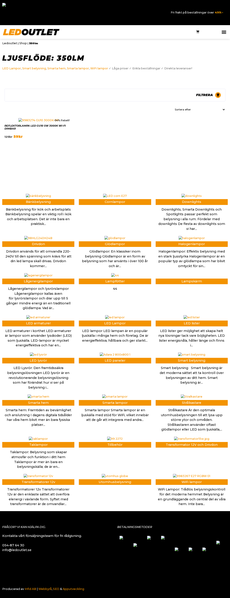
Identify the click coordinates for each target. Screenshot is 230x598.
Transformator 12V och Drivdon (192, 445)
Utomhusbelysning (115, 482)
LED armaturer (38, 323)
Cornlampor (115, 202)
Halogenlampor (191, 244)
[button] (224, 32)
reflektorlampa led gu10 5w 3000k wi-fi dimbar (35, 127)
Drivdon (38, 244)
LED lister (192, 323)
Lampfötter (115, 281)
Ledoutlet (9, 43)
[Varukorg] (198, 32)
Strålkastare (191, 403)
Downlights (191, 202)
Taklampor (38, 445)
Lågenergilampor (38, 281)
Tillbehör (114, 445)
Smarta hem (56, 68)
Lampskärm (191, 281)
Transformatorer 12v (38, 482)
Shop (23, 43)
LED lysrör (38, 360)
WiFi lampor (99, 68)
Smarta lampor (78, 68)
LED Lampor (11, 68)
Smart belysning (34, 68)
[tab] (115, 95)
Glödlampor (115, 244)
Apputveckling (73, 589)
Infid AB (30, 589)
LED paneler (115, 360)
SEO (56, 589)
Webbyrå (45, 589)
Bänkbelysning (38, 202)
